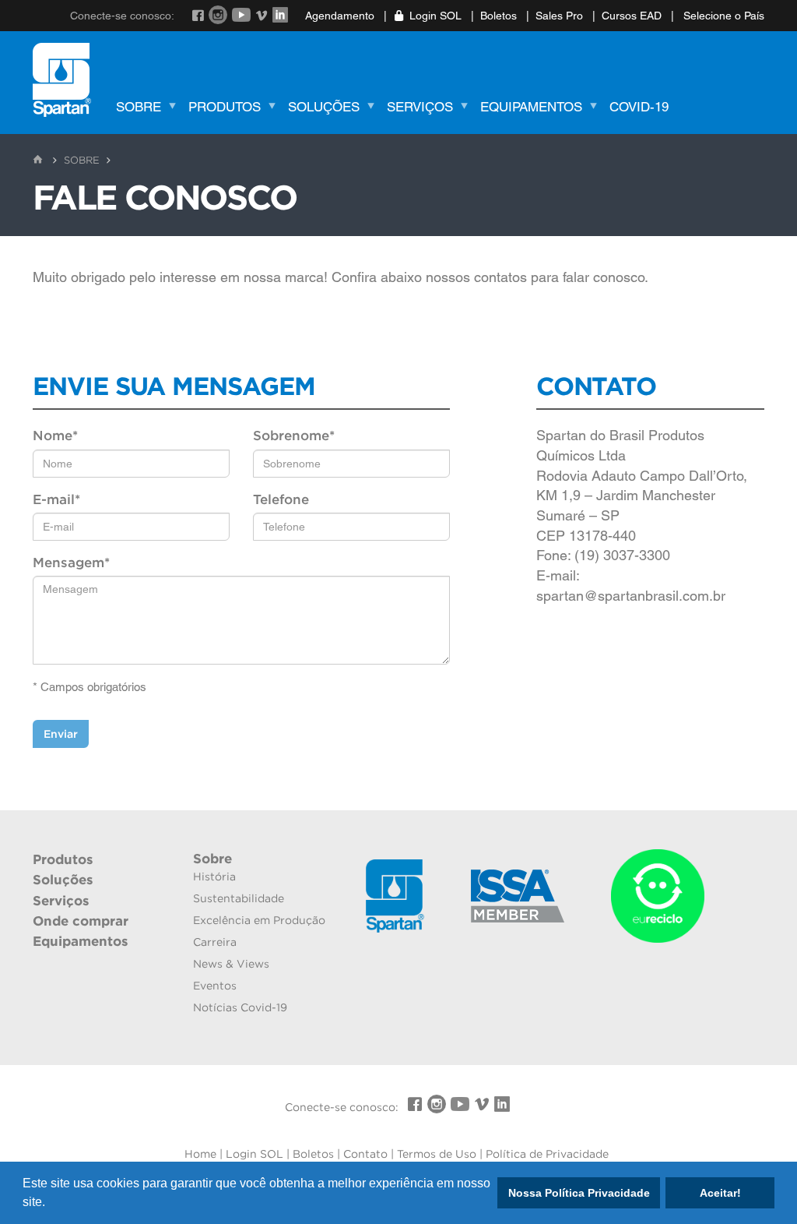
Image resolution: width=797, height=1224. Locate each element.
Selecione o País (722, 15)
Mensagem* (71, 562)
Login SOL (435, 15)
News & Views (231, 964)
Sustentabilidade (238, 898)
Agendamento (339, 15)
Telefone (281, 499)
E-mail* (56, 499)
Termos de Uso (436, 1154)
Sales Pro (559, 15)
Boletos (498, 15)
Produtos (224, 107)
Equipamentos (531, 107)
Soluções (324, 107)
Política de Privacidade (547, 1154)
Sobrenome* (294, 435)
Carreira (215, 942)
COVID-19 (639, 107)
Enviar (61, 734)
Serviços (420, 107)
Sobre (138, 107)
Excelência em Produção (259, 920)
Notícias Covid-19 (240, 1007)
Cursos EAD (632, 15)
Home (200, 1154)
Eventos (215, 985)
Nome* (55, 435)
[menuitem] (143, 109)
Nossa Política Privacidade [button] (579, 1193)
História (214, 876)
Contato (365, 1154)
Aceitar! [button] (720, 1193)
